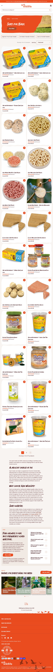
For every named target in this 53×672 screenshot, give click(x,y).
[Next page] (30, 452)
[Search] (50, 9)
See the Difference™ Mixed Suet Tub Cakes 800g (12, 373)
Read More (11, 28)
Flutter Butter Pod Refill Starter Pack (12, 441)
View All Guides (46, 572)
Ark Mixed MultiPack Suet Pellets (11, 173)
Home (8, 18)
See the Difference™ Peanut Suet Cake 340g (12, 106)
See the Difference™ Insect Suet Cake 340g (39, 73)
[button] (1, 5)
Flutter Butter (34, 514)
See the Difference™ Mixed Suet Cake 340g (12, 271)
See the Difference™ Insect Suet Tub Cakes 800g (37, 338)
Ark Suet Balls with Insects (35, 105)
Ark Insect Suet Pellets (34, 140)
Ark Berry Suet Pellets (8, 205)
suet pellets (25, 514)
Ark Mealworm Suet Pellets (35, 173)
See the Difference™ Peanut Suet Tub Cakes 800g (38, 408)
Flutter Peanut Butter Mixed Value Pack (38, 270)
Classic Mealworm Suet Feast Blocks (37, 238)
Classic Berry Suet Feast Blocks (35, 305)
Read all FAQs (8, 555)
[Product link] (13, 62)
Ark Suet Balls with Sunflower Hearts (12, 305)
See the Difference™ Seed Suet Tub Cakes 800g (39, 442)
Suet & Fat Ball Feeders (43, 36)
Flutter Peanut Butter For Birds (36, 372)
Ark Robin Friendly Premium (27, 36)
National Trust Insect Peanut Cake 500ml (12, 407)
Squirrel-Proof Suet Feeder (9, 36)
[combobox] (26, 10)
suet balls (38, 512)
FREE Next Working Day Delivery (20, 1)
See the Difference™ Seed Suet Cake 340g (13, 73)
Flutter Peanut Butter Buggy (9, 337)
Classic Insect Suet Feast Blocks (10, 238)
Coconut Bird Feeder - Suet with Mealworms (39, 205)
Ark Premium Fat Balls (8, 140)
